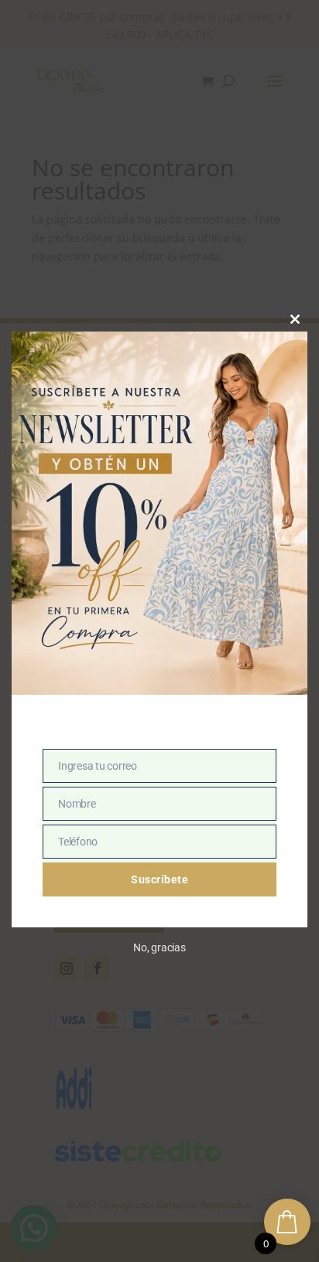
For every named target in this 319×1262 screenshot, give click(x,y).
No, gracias (159, 947)
